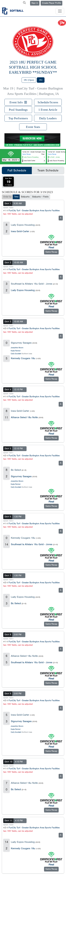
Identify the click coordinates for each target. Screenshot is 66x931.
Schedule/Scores (48, 102)
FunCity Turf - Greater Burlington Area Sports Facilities (34, 210)
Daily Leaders (48, 118)
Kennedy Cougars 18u (23, 358)
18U (41, 80)
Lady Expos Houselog (23, 225)
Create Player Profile (51, 3)
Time (16, 197)
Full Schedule (17, 170)
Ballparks (25, 197)
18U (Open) (29, 80)
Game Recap (26, 154)
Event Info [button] (17, 102)
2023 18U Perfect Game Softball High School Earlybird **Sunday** (33, 67)
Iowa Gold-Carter (20, 231)
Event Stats (33, 127)
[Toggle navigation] (60, 11)
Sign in (34, 3)
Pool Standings (18, 109)
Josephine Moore (17, 348)
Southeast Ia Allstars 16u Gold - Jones (31, 283)
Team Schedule (47, 170)
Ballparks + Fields (40, 197)
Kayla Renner (16, 351)
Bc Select (16, 470)
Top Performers (18, 118)
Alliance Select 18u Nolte (24, 417)
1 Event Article (47, 109)
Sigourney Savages (21, 342)
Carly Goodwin (16, 354)
